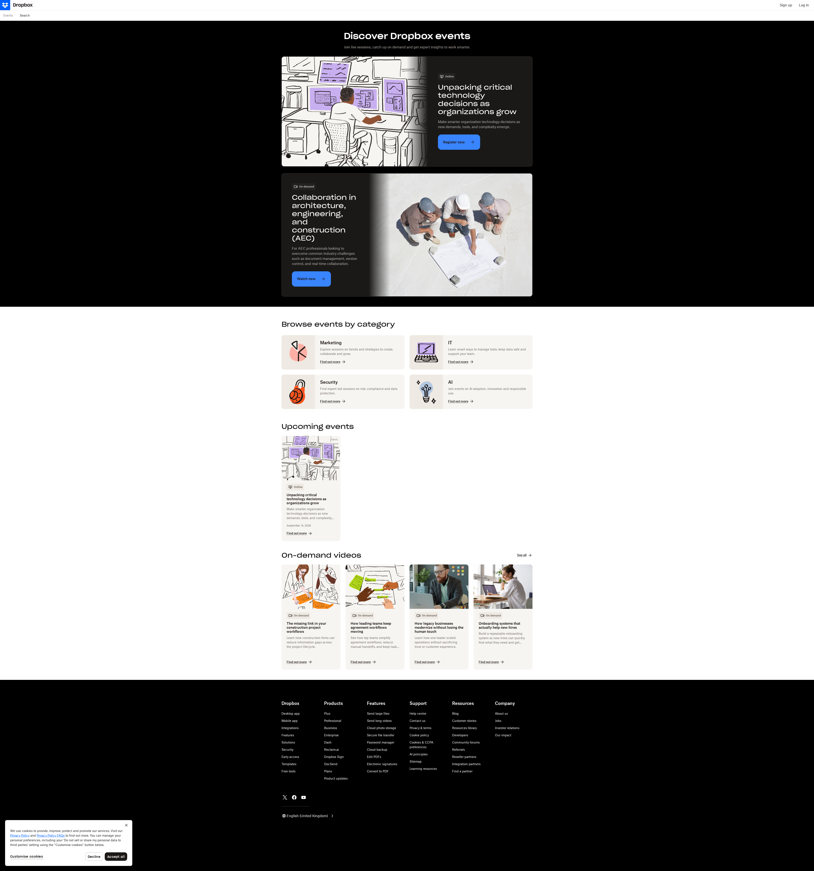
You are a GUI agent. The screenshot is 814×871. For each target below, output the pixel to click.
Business (330, 728)
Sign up (786, 5)
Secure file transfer (380, 735)
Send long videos (379, 721)
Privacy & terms (420, 728)
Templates (289, 764)
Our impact (503, 735)
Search (25, 15)
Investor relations (507, 728)
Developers (460, 735)
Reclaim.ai (331, 749)
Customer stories (464, 721)
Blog (455, 713)
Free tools (288, 771)
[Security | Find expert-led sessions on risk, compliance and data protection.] (343, 392)
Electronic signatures (382, 764)
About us (501, 713)
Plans (328, 771)
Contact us (417, 721)
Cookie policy (419, 735)
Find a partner (462, 771)
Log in (804, 5)
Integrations (290, 728)
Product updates (336, 778)
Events (8, 15)
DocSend (330, 764)
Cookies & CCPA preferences (421, 745)
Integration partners (466, 764)
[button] (308, 815)
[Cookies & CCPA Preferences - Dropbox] (68, 843)
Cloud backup (377, 749)
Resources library (464, 728)
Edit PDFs (374, 757)
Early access (290, 757)
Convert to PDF (378, 771)
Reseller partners (464, 757)
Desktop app (291, 713)
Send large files (378, 713)
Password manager (380, 742)
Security (287, 749)
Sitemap (416, 761)
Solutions (288, 742)
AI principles (419, 754)
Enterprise (331, 735)
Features (288, 735)
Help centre (418, 713)
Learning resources (423, 768)
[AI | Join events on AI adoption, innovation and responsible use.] (471, 392)
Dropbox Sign (334, 757)
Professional (332, 721)
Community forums (466, 742)
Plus (327, 713)
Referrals (458, 749)
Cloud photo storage (381, 728)
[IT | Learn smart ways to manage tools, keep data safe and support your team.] (471, 352)
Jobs (498, 721)
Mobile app (290, 721)
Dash (328, 742)
